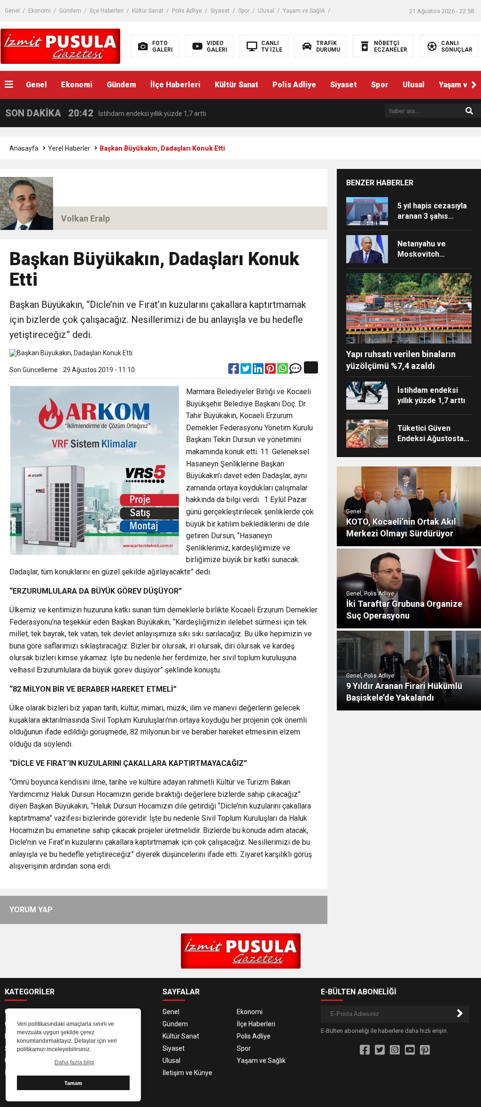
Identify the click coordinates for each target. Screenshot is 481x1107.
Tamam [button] (73, 1083)
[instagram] (395, 1050)
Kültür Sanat (147, 11)
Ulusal (266, 11)
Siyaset (220, 11)
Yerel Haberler (69, 148)
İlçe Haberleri (107, 11)
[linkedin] (259, 370)
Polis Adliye (187, 11)
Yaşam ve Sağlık (304, 11)
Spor (243, 11)
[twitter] (246, 370)
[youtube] (410, 1050)
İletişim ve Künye (187, 1072)
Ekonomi (39, 11)
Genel (12, 11)
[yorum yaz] (295, 370)
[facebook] (234, 370)
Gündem (70, 11)
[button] (474, 85)
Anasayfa (24, 148)
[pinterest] (271, 370)
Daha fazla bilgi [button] (74, 1062)
